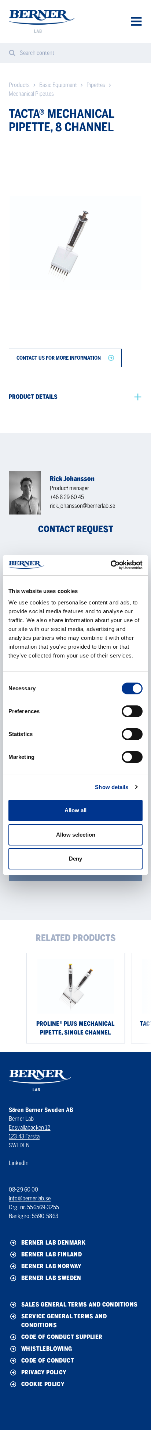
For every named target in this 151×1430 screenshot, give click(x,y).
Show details (111, 787)
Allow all (75, 810)
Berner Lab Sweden (51, 1277)
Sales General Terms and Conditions (79, 1304)
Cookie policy (43, 1384)
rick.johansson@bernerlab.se (82, 505)
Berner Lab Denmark (53, 1242)
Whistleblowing (46, 1348)
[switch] (132, 711)
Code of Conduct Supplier (62, 1336)
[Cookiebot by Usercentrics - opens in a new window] (110, 565)
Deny (75, 858)
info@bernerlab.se (30, 1198)
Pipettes (95, 84)
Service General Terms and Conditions (64, 1321)
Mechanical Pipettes (31, 93)
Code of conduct (47, 1360)
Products (19, 84)
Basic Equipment (58, 84)
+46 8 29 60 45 (67, 497)
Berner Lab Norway (51, 1266)
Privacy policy (44, 1372)
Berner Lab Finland (51, 1254)
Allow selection (75, 834)
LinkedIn (19, 1162)
